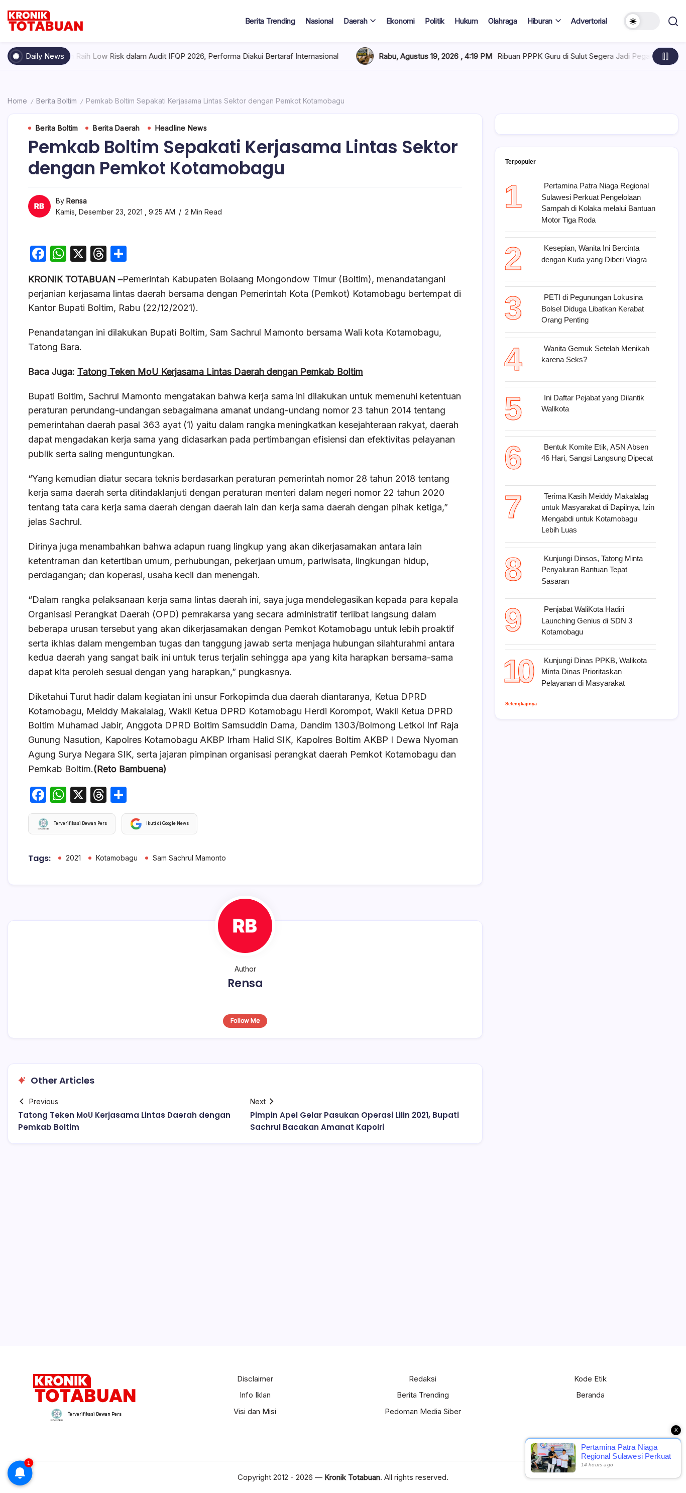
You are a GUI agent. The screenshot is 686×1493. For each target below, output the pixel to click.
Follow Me (245, 1020)
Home (17, 100)
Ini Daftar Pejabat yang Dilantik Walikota (592, 403)
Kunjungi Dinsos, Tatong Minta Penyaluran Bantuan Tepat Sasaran (592, 569)
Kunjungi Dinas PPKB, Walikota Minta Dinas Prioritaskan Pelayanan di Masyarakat (594, 671)
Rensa (76, 200)
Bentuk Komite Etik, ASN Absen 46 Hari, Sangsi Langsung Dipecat (597, 453)
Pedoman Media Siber (423, 1411)
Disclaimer (255, 1378)
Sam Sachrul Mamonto (189, 858)
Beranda (590, 1395)
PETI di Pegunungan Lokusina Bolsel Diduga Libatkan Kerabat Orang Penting (592, 308)
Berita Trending (423, 1395)
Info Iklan (255, 1395)
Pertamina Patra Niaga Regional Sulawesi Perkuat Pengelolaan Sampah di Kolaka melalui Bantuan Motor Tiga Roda (598, 202)
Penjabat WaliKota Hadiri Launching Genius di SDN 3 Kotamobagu (586, 620)
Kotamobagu (117, 858)
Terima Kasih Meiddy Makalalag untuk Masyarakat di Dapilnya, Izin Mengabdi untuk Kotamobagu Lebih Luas (597, 513)
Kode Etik (590, 1378)
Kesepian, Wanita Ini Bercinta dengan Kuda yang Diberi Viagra (594, 254)
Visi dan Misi (255, 1411)
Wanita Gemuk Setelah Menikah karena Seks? (595, 354)
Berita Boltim (56, 100)
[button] (642, 21)
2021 (73, 858)
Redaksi (422, 1378)
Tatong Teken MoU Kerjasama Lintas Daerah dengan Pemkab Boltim (220, 371)
